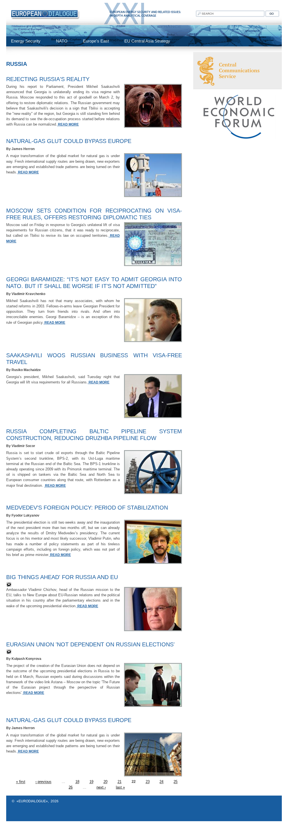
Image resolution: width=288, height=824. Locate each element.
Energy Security (25, 41)
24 (161, 782)
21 (120, 782)
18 (77, 782)
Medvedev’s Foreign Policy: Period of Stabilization (87, 507)
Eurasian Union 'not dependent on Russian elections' (90, 644)
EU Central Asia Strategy (147, 41)
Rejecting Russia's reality (47, 79)
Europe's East (96, 41)
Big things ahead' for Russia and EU (62, 577)
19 (91, 782)
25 (175, 782)
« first (20, 782)
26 (71, 787)
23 (148, 782)
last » (120, 787)
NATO (62, 41)
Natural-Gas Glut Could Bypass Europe (68, 141)
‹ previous (43, 782)
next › (101, 787)
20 (105, 782)
